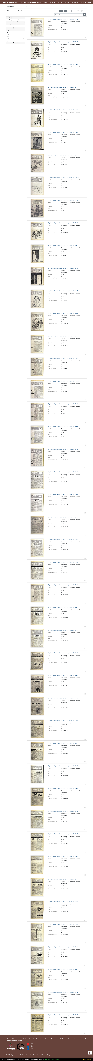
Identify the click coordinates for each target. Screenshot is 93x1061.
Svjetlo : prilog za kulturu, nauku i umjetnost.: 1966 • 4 (63, 879)
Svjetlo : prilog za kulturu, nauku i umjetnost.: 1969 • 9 (63, 200)
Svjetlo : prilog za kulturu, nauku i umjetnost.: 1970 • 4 (63, 87)
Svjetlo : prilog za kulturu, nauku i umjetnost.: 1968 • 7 (63, 471)
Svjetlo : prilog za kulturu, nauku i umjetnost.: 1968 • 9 (63, 426)
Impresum (75, 2)
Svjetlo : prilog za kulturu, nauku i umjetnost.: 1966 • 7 (63, 811)
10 (61, 185)
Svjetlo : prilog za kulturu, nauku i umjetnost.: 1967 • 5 (63, 698)
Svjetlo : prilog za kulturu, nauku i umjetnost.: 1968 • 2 (63, 607)
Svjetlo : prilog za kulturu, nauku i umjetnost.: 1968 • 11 (63, 404)
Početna (52, 2)
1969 (62, 183)
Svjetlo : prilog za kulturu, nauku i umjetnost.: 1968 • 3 (63, 562)
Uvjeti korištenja (86, 2)
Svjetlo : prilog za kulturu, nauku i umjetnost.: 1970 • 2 (63, 132)
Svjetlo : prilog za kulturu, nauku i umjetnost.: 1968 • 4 (63, 539)
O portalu (60, 2)
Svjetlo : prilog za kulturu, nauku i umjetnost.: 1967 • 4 (63, 720)
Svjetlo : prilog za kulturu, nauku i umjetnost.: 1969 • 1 (63, 358)
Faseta (61, 10)
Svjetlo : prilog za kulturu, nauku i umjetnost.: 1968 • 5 (63, 517)
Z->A (83, 10)
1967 (62, 659)
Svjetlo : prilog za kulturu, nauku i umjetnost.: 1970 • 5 (63, 64)
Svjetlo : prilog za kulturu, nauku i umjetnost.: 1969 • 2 (63, 336)
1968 (62, 387)
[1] (17, 21)
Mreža (69, 10)
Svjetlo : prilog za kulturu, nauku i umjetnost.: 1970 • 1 (63, 155)
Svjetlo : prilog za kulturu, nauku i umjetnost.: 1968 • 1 (63, 630)
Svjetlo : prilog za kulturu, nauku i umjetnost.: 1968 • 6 (63, 494)
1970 (62, 25)
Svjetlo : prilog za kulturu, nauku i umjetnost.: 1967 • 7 (63, 653)
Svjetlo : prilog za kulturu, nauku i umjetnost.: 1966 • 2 (63, 924)
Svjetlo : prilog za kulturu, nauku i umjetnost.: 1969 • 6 (63, 268)
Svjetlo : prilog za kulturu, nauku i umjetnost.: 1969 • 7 (63, 245)
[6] (17, 43)
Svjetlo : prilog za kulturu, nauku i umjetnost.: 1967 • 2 (63, 766)
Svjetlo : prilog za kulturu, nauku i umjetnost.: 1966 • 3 (63, 901)
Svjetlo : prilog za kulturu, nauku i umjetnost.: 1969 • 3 (63, 585)
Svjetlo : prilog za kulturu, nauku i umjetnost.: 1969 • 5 (63, 290)
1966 (62, 817)
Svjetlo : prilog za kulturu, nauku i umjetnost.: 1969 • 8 (63, 223)
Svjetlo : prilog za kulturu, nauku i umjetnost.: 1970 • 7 (63, 19)
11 (61, 412)
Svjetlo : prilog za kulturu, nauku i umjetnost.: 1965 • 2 (63, 992)
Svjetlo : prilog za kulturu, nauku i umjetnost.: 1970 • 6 (63, 42)
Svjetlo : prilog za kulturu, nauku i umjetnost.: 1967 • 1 (63, 788)
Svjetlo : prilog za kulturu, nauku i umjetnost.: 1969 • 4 (63, 313)
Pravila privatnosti (55, 1059)
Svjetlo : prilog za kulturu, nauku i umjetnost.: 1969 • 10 (63, 177)
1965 (62, 975)
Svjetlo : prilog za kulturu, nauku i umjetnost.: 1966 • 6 (63, 834)
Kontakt (67, 2)
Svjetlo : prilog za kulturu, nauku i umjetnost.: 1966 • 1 (63, 947)
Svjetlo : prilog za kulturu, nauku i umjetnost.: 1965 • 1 (63, 1015)
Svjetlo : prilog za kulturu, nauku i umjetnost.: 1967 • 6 (63, 675)
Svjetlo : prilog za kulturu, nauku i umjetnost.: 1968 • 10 (63, 381)
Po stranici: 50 (76, 10)
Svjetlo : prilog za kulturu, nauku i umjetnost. (27, 6)
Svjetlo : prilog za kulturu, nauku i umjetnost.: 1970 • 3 (63, 109)
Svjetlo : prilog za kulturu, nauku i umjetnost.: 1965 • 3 (63, 969)
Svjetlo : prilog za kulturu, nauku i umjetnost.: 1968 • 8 (63, 449)
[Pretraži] (84, 14)
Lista (65, 10)
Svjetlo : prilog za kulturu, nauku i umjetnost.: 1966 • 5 (63, 856)
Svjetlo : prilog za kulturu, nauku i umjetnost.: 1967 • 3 (63, 743)
